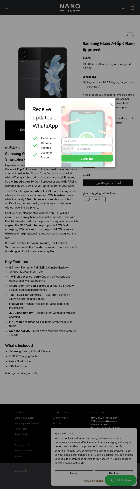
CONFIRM (87, 158)
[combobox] (68, 148)
